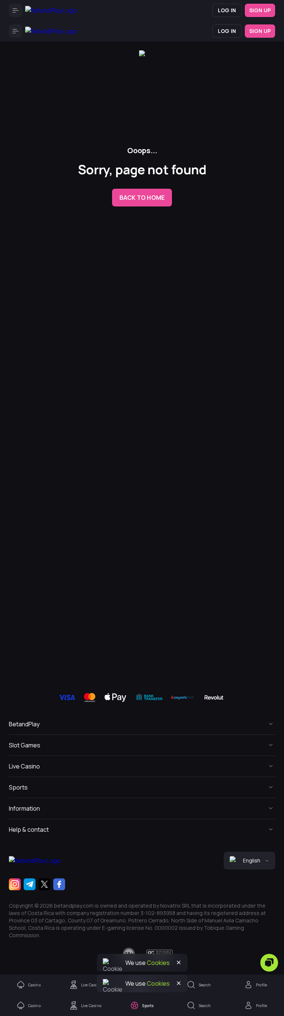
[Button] (15, 10)
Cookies (158, 983)
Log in (227, 10)
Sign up (260, 10)
